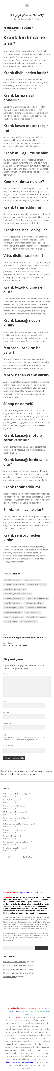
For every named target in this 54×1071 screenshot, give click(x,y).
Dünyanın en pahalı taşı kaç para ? (15, 806)
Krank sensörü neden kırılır (36, 608)
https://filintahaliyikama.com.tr (14, 774)
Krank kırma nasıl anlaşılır (33, 603)
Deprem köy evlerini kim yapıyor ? (15, 830)
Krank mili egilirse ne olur (14, 608)
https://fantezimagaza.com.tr (13, 771)
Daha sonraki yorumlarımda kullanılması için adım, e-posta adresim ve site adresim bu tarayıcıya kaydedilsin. (24, 738)
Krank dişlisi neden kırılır (36, 584)
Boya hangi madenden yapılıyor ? (15, 848)
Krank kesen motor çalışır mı (38, 598)
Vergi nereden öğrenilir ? (12, 836)
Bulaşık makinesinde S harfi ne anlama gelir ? (19, 824)
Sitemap (33, 774)
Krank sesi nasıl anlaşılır (13, 612)
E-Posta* (6, 712)
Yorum (5, 674)
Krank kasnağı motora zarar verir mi (17, 594)
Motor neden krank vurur (14, 617)
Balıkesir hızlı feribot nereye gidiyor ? (16, 794)
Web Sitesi (7, 723)
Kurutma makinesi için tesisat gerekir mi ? (17, 818)
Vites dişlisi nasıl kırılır (28, 622)
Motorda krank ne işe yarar (36, 617)
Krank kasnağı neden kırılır (14, 598)
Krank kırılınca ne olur (12, 603)
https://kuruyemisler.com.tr (40, 771)
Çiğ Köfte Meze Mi (9, 977)
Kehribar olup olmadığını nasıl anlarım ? (17, 842)
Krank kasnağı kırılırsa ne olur (15, 589)
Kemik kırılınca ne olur (32, 580)
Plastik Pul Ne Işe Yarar (15, 645)
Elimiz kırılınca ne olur (12, 580)
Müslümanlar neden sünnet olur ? (15, 812)
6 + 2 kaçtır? (8, 746)
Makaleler (14, 573)
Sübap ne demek (11, 622)
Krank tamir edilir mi (33, 612)
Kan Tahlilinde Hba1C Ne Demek (14, 962)
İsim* (5, 701)
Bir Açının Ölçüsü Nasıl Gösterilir (14, 969)
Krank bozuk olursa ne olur (14, 584)
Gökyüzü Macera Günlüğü (27, 15)
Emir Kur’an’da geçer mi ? (12, 800)
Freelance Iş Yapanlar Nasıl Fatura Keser (23, 637)
